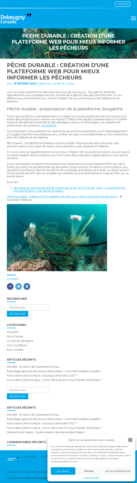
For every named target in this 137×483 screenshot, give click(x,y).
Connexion (122, 4)
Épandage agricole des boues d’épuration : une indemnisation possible (54, 371)
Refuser (89, 471)
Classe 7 (46, 478)
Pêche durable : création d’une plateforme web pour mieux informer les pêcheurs (62, 196)
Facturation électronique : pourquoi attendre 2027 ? (42, 375)
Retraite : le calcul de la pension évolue (33, 366)
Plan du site (14, 472)
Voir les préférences (117, 471)
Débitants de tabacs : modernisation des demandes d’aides (45, 432)
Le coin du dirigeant (20, 340)
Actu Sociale (15, 349)
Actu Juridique (17, 345)
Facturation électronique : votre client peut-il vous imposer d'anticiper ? (55, 380)
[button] (130, 440)
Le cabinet (29, 456)
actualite (13, 332)
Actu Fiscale (15, 336)
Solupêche (48, 125)
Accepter (63, 471)
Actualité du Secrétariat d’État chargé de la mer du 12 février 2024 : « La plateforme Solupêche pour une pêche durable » (69, 189)
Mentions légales (91, 477)
